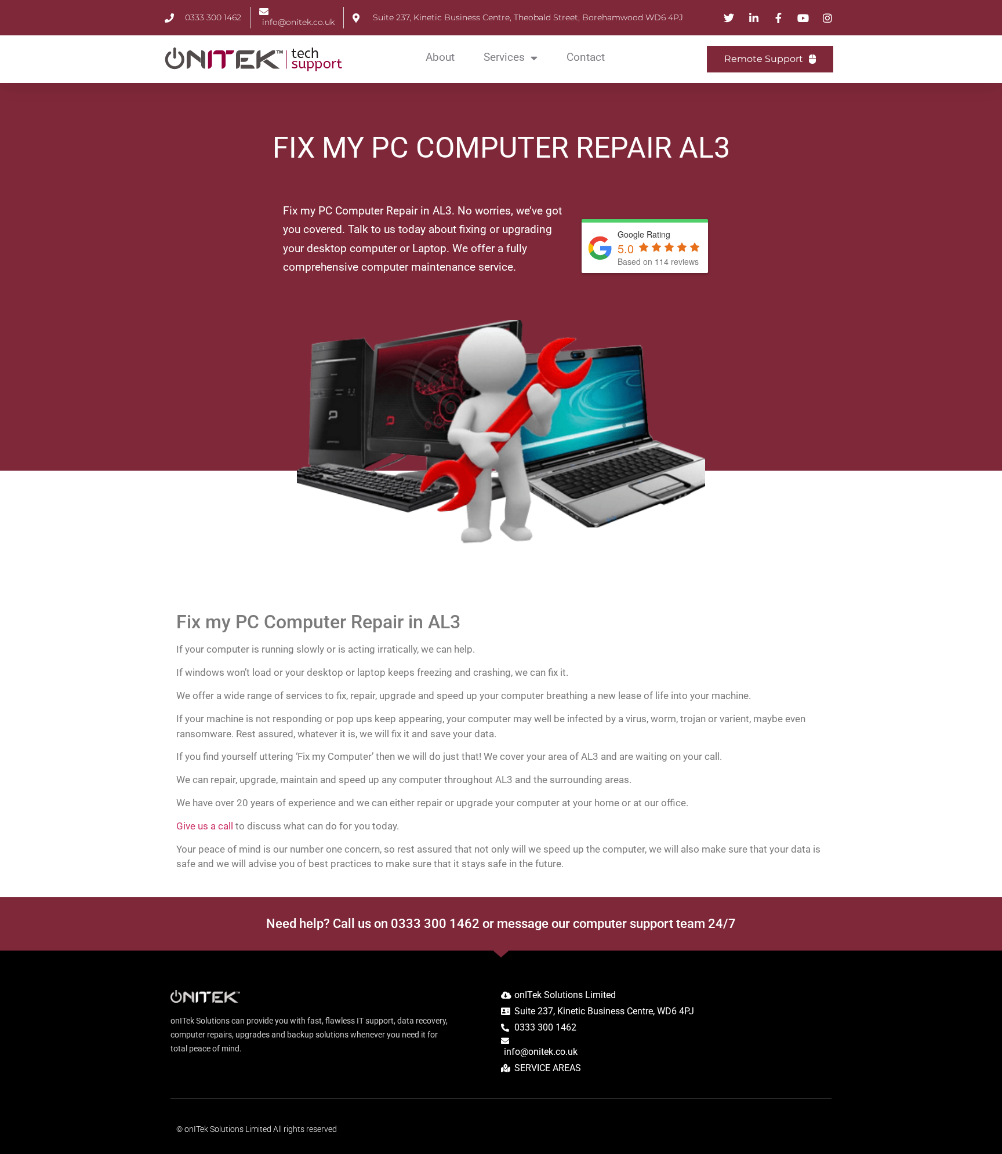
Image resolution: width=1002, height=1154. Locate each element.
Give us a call (204, 826)
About (440, 57)
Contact (586, 57)
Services (504, 57)
